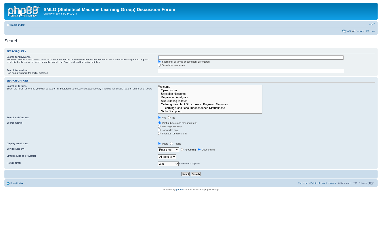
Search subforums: (18, 117)
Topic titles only (169, 130)
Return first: (14, 163)
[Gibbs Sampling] (210, 111)
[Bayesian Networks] (210, 94)
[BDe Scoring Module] (210, 101)
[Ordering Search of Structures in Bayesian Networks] (210, 104)
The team (303, 183)
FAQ (348, 31)
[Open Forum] (210, 90)
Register (360, 31)
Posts (164, 143)
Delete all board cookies (323, 183)
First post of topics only (174, 133)
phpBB (179, 189)
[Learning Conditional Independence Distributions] (210, 108)
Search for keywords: (19, 57)
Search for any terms (173, 65)
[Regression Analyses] (210, 97)
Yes (163, 117)
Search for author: (17, 70)
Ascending (190, 149)
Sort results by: (16, 148)
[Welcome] (210, 87)
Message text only (171, 126)
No (173, 117)
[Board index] (25, 11)
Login (372, 31)
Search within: (15, 122)
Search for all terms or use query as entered (185, 61)
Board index (17, 25)
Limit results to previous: (21, 155)
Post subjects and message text (179, 123)
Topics (177, 143)
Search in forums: (17, 86)
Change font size (372, 24)
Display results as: (17, 143)
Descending (208, 149)
